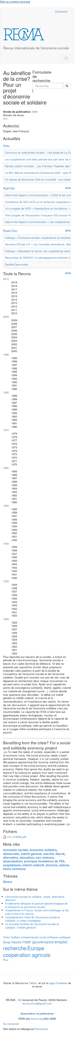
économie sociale (15, 850)
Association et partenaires (37, 1013)
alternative (10, 857)
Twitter (33, 983)
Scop (6, 942)
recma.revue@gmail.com (37, 1003)
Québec (15, 937)
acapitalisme (12, 865)
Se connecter (11, 1024)
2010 (6, 279)
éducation (27, 857)
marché (48, 854)
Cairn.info (34, 11)
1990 (6, 354)
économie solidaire (43, 850)
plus (68, 188)
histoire (16, 942)
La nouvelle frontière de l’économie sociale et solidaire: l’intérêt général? (32, 925)
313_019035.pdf (16, 837)
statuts (64, 865)
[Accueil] (23, 34)
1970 (6, 430)
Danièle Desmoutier (16, 264)
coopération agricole (26, 954)
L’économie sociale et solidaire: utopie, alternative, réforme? (35, 898)
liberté (60, 854)
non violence (45, 857)
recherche (15, 948)
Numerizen (41, 1029)
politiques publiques (59, 937)
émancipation (12, 861)
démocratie (11, 854)
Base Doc (10, 230)
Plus (5, 960)
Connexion (61, 11)
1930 (6, 581)
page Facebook (58, 983)
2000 (6, 317)
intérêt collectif (33, 865)
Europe (35, 948)
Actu (6, 145)
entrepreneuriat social (33, 937)
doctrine (52, 865)
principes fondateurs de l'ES (44, 861)
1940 (6, 543)
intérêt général (31, 854)
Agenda (9, 188)
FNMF (26, 942)
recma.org (37, 1019)
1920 (6, 619)
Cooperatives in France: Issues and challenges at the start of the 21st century (37, 912)
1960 (6, 468)
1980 (6, 392)
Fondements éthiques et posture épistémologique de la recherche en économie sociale (36, 905)
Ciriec (6, 937)
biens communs (14, 869)
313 (5, 119)
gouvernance (43, 941)
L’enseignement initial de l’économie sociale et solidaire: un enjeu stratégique (32, 919)
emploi (60, 941)
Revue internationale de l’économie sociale (36, 47)
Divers (7, 882)
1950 (6, 506)
